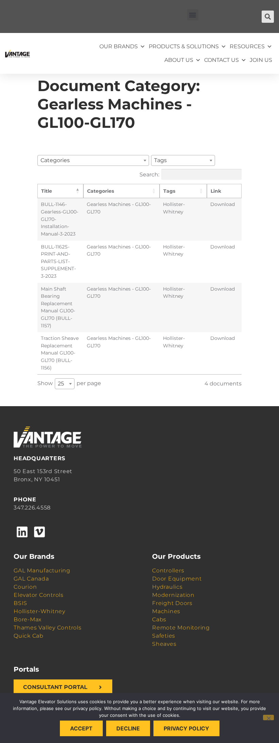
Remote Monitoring (181, 627)
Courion (25, 587)
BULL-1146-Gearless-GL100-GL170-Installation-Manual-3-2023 (59, 219)
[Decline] (268, 717)
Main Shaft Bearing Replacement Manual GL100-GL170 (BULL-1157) (58, 307)
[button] (192, 14)
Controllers (168, 570)
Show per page (69, 383)
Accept (81, 728)
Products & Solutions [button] (184, 46)
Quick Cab (29, 636)
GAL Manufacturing (42, 570)
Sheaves (164, 644)
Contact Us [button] (221, 60)
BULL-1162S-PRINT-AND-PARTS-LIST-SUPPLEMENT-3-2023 (58, 261)
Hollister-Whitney (39, 611)
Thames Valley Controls (48, 627)
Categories (100, 191)
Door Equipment (177, 578)
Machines (166, 611)
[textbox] (57, 160)
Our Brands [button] (118, 46)
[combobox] (93, 160)
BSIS (20, 603)
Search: (149, 174)
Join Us (261, 60)
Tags (169, 191)
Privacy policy (186, 728)
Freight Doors (172, 603)
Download (222, 204)
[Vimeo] (39, 531)
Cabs (159, 619)
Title (46, 191)
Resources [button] (247, 46)
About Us (178, 60)
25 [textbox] (61, 383)
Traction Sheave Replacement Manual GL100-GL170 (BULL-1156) (60, 352)
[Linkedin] (22, 531)
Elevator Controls (39, 595)
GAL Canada (31, 578)
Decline (128, 728)
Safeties (163, 636)
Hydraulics (167, 587)
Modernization (173, 595)
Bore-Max (28, 619)
